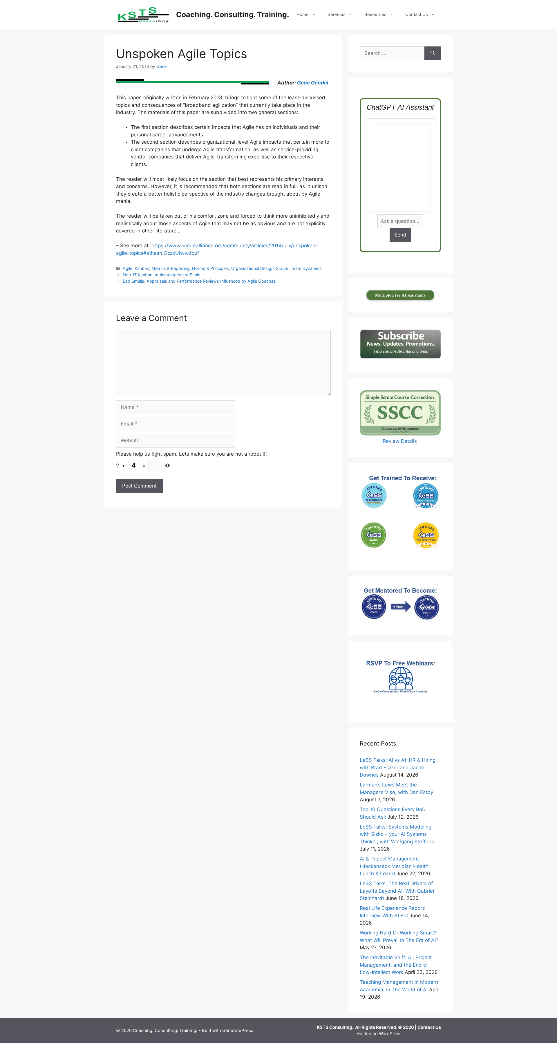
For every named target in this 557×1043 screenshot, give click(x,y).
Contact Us (416, 14)
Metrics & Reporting (170, 268)
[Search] (432, 53)
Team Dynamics (306, 268)
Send (400, 235)
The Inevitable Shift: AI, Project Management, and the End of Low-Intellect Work (396, 964)
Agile (127, 268)
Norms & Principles (210, 268)
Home (302, 14)
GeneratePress (237, 1030)
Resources (375, 14)
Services (337, 14)
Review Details (400, 441)
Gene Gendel (312, 83)
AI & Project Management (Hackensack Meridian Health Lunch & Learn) (394, 866)
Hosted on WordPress (379, 1033)
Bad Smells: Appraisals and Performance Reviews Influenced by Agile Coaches (199, 281)
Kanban (142, 268)
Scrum (282, 268)
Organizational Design (252, 268)
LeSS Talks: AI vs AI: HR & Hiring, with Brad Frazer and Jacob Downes (398, 767)
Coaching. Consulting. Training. (232, 14)
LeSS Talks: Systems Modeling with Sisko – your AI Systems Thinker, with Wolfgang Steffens (397, 834)
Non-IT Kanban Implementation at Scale (161, 274)
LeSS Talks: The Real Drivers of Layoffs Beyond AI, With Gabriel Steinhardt (397, 890)
